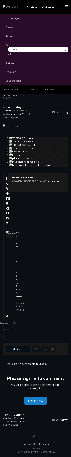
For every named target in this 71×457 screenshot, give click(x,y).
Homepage (12, 18)
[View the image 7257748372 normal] (38, 142)
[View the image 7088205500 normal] (38, 145)
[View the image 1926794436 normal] (38, 138)
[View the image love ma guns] (38, 151)
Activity (10, 36)
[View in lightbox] (11, 125)
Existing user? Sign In (41, 7)
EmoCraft (11, 71)
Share (8, 316)
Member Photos (12, 89)
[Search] (64, 49)
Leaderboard (13, 80)
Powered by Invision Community (35, 451)
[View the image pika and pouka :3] (38, 158)
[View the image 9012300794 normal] (38, 148)
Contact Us (29, 444)
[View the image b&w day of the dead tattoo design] (38, 165)
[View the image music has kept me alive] (38, 162)
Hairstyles (49, 89)
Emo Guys (8, 98)
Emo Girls (33, 89)
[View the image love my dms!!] (38, 155)
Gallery (10, 63)
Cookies (44, 444)
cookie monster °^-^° (29, 181)
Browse (10, 27)
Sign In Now (35, 400)
